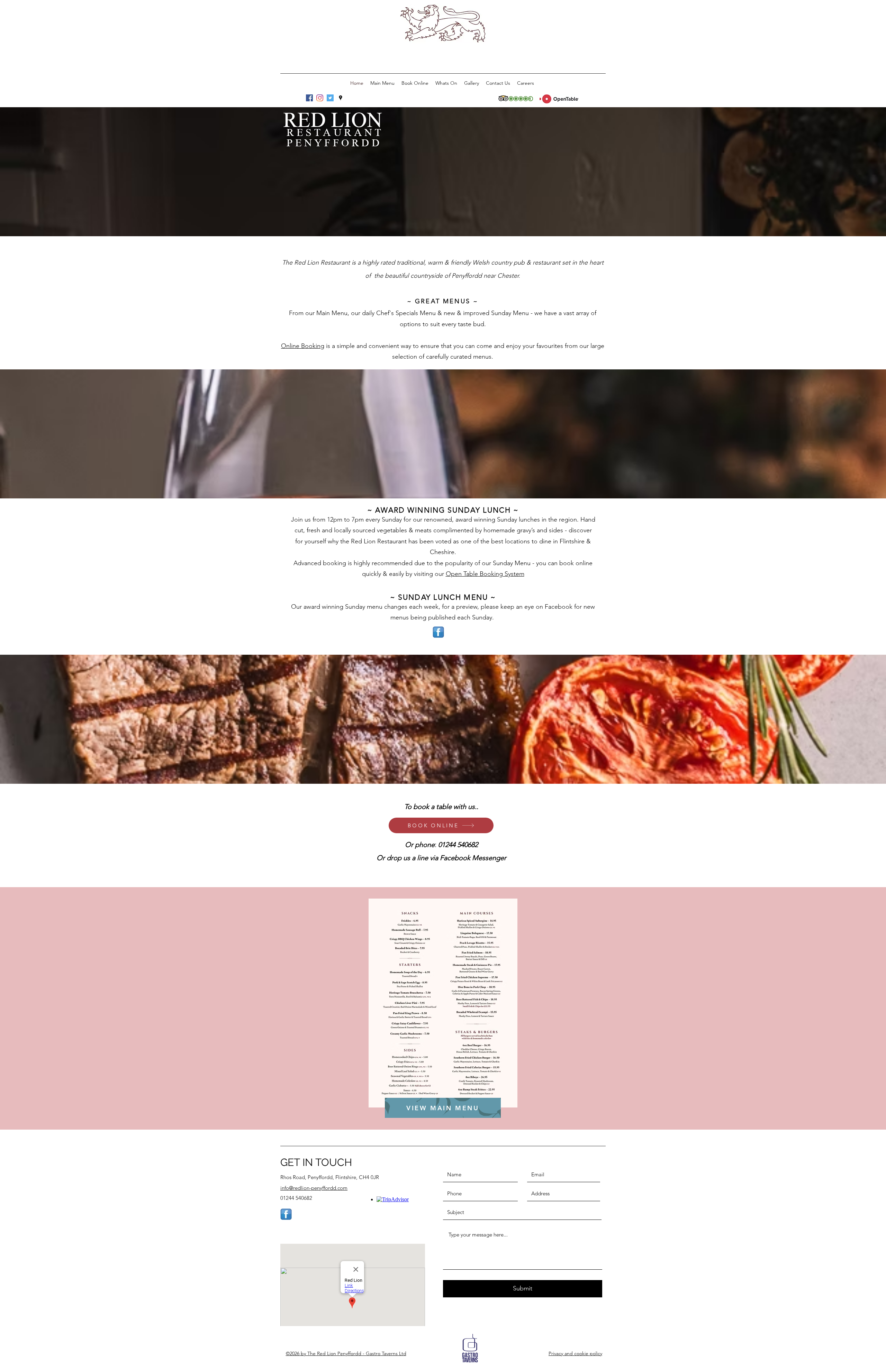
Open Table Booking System (485, 574)
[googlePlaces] (340, 97)
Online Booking (302, 346)
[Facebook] (309, 97)
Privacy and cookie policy (575, 1353)
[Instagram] (319, 97)
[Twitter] (330, 97)
